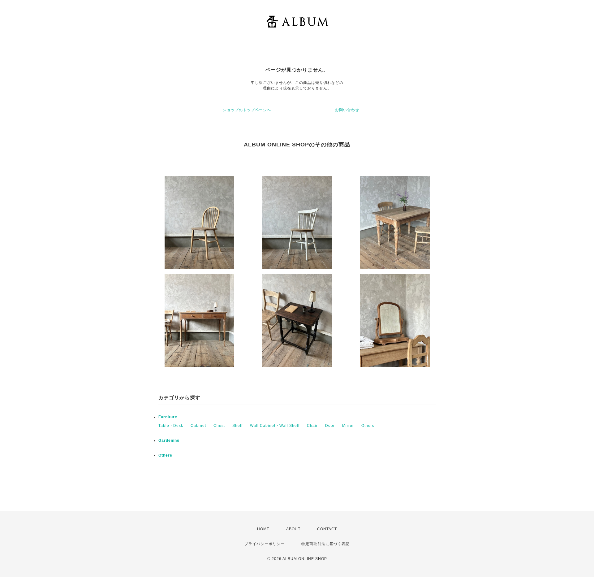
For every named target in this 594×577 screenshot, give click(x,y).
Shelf (237, 425)
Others (367, 425)
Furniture (167, 417)
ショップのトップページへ (247, 110)
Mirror (348, 425)
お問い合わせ (347, 110)
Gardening (168, 440)
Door (330, 425)
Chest (219, 425)
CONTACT (327, 529)
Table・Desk (170, 425)
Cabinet (198, 425)
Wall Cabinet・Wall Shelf (274, 425)
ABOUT (293, 529)
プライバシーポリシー (264, 544)
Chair (312, 425)
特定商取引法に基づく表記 (325, 544)
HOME (263, 529)
